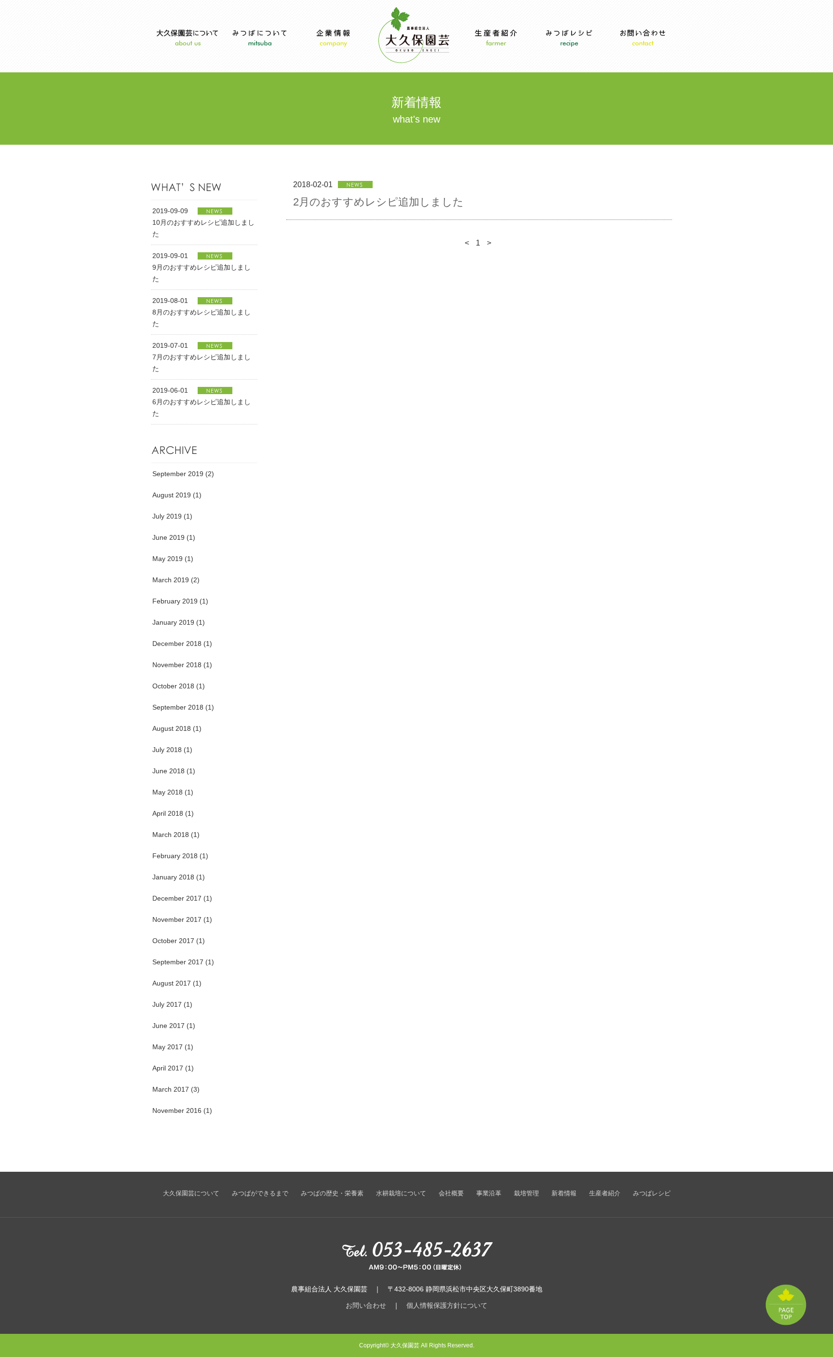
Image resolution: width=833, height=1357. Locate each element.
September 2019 (177, 474)
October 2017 (173, 941)
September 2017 (177, 962)
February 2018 (175, 856)
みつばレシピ (652, 1193)
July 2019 (167, 516)
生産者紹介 (604, 1193)
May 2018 (167, 792)
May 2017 (167, 1047)
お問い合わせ (366, 1305)
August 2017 (171, 983)
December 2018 (177, 643)
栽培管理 (526, 1193)
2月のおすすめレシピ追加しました (378, 202)
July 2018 (167, 750)
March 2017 (170, 1089)
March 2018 (170, 834)
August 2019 (171, 495)
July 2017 (167, 1004)
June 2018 (168, 771)
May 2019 (167, 558)
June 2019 (168, 537)
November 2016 (177, 1110)
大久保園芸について (191, 1193)
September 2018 (177, 707)
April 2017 (167, 1068)
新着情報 (564, 1193)
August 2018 (171, 728)
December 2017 (177, 898)
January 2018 (173, 877)
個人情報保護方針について (446, 1305)
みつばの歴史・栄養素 (332, 1193)
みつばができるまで (260, 1193)
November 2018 (177, 665)
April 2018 (167, 813)
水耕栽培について (401, 1193)
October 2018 (173, 686)
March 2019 (170, 580)
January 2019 (173, 622)
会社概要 (451, 1193)
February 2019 (175, 601)
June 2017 (168, 1025)
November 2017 (177, 919)
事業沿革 (488, 1193)
